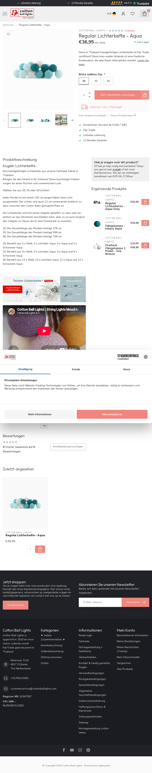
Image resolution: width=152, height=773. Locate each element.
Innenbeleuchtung (51, 645)
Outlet (44, 663)
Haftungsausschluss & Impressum (92, 709)
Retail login (85, 635)
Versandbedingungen (91, 673)
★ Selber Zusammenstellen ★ (53, 637)
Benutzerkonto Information (132, 635)
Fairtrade (84, 641)
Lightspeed (104, 765)
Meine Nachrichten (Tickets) (128, 649)
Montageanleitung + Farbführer (91, 649)
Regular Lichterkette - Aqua (34, 25)
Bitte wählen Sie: (92, 74)
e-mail (117, 169)
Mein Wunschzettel (128, 657)
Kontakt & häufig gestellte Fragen (94, 665)
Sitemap (83, 722)
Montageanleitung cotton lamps (94, 730)
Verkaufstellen (87, 657)
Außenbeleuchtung (52, 651)
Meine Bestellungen (128, 641)
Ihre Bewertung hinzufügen (68, 446)
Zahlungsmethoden (90, 716)
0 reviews (130, 30)
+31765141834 (20, 678)
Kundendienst (16, 605)
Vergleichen (124, 663)
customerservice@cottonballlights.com (33, 688)
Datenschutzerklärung (92, 701)
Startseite (8, 25)
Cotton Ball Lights (92, 31)
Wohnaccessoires (51, 657)
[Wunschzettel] (132, 13)
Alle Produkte (125, 669)
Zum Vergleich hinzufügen (92, 115)
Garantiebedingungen (91, 685)
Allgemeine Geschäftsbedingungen (92, 693)
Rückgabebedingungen (92, 679)
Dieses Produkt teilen (121, 115)
